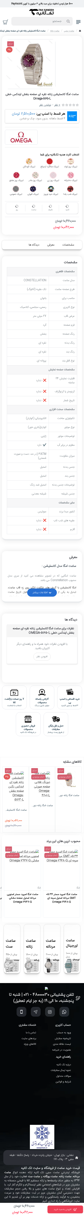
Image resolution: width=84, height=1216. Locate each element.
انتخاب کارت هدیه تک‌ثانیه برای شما (59, 155)
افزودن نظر (42, 656)
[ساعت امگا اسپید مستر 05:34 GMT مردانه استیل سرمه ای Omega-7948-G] (61, 866)
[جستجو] (68, 21)
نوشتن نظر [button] (45, 105)
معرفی (50, 244)
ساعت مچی (69, 31)
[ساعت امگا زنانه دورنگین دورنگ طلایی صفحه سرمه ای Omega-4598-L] (68, 779)
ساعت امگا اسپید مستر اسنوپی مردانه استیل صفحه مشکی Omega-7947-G (22, 898)
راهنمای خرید (63, 1057)
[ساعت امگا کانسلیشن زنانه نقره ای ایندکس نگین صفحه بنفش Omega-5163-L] (16, 786)
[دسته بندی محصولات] (78, 22)
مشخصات (68, 244)
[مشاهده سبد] (6, 22)
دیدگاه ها (34, 244)
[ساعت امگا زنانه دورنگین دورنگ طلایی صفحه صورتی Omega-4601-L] (42, 784)
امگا (78, 888)
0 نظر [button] (57, 105)
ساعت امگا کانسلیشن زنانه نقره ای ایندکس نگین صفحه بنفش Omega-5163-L (16, 810)
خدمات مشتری (27, 1025)
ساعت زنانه (54, 31)
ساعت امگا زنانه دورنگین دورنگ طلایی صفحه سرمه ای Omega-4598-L (68, 796)
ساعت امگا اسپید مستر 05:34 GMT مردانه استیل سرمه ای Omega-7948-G (61, 898)
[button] (65, 1209)
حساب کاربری (63, 1025)
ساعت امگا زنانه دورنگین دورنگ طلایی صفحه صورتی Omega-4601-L (42, 806)
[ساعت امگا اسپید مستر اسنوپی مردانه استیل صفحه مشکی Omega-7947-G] (22, 866)
